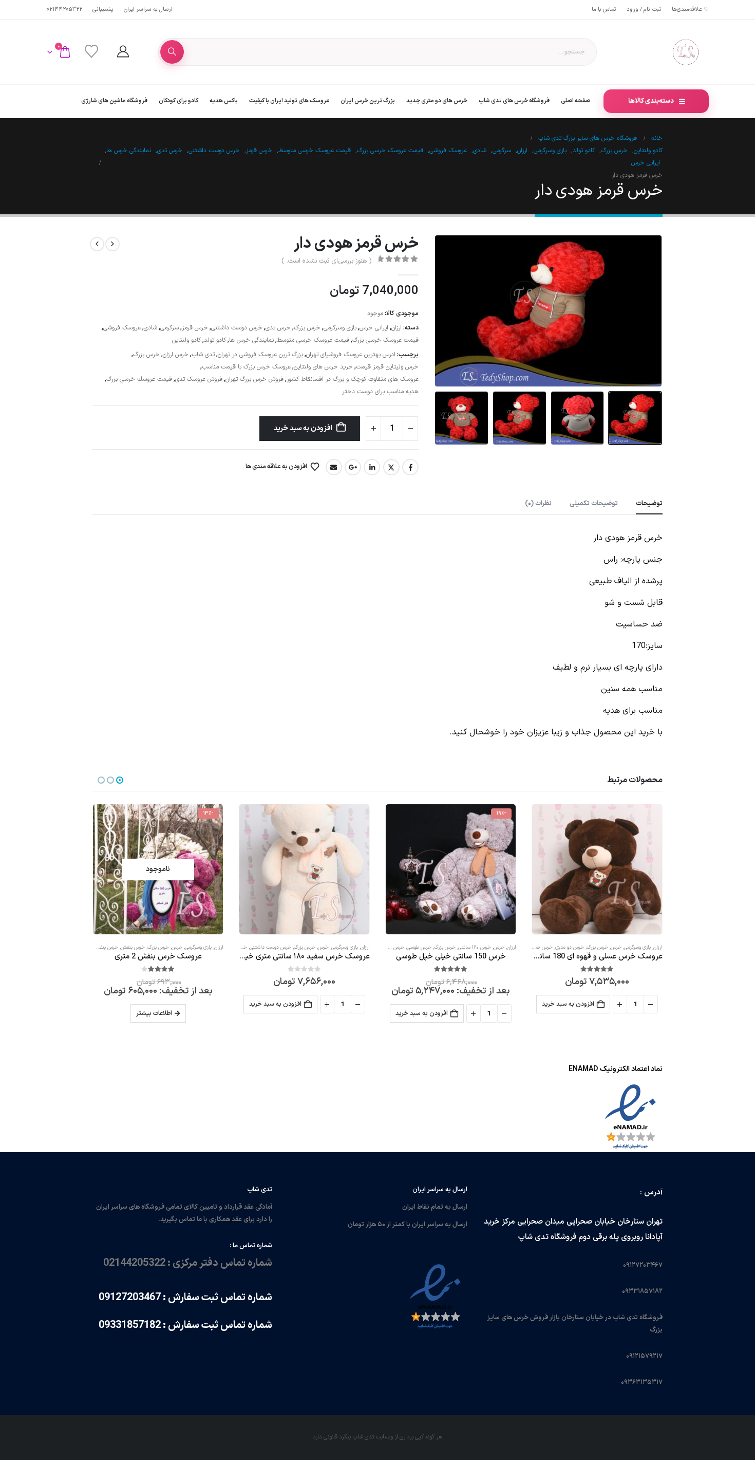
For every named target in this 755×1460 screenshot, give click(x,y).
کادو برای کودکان (178, 100)
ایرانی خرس (374, 327)
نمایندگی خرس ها (251, 340)
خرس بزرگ (307, 327)
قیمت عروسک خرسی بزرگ (385, 340)
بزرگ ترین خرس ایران (368, 100)
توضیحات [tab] (649, 503)
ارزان (396, 327)
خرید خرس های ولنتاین (323, 367)
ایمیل (334, 467)
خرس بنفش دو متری (97, 947)
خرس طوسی (419, 947)
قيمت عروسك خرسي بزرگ (139, 379)
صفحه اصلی (575, 100)
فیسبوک (410, 467)
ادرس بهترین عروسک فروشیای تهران (350, 354)
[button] (649, 311)
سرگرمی (169, 327)
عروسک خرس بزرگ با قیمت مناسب (246, 367)
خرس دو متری (569, 947)
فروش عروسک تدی (198, 379)
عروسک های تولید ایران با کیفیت (289, 100)
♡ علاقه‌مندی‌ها (690, 9)
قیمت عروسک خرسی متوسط (313, 340)
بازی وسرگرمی (340, 327)
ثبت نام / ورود (644, 9)
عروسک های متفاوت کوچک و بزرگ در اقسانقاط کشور (353, 379)
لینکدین (372, 467)
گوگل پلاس (353, 467)
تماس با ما (604, 9)
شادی (150, 327)
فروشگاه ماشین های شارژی (114, 100)
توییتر (391, 467)
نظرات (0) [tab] (538, 503)
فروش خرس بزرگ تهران (254, 379)
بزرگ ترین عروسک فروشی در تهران (260, 354)
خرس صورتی (540, 947)
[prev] (112, 244)
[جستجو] (172, 52)
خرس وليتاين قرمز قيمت (387, 367)
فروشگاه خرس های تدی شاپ (514, 100)
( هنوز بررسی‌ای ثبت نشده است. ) (326, 261)
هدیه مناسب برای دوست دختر (380, 391)
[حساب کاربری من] (122, 52)
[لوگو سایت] (686, 51)
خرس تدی (278, 327)
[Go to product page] (597, 869)
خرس (616, 947)
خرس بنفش (133, 947)
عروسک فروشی (122, 327)
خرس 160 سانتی (474, 947)
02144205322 (64, 9)
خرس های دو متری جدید (436, 100)
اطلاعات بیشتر (154, 1013)
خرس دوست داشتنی (236, 327)
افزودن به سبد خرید (303, 428)
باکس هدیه (224, 100)
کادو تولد (215, 340)
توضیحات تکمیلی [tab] (594, 503)
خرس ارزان (175, 354)
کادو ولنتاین (186, 340)
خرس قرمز (195, 327)
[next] (97, 244)
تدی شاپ (203, 354)
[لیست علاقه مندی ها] (91, 52)
